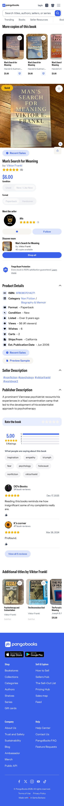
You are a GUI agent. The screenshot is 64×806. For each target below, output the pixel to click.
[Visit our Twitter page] (25, 781)
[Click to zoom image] (32, 116)
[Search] (58, 13)
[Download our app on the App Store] (14, 654)
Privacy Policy (39, 793)
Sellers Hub (42, 676)
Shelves (9, 695)
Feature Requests (46, 746)
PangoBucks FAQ (46, 740)
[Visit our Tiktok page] (45, 781)
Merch (9, 759)
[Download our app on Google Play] (34, 654)
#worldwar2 (10, 381)
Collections (11, 676)
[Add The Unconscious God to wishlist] (43, 583)
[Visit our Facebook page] (19, 781)
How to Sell (42, 670)
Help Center (43, 727)
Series (8, 701)
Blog (7, 746)
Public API (11, 765)
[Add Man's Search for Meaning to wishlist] (59, 88)
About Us (10, 727)
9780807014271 (25, 292)
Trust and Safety (14, 734)
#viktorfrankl (42, 377)
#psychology (26, 377)
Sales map (42, 695)
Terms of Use (24, 793)
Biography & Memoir (33, 302)
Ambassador (12, 753)
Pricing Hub (43, 689)
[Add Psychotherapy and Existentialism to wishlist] (19, 583)
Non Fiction (28, 298)
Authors (9, 689)
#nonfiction (10, 377)
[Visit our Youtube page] (38, 781)
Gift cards (10, 708)
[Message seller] (17, 232)
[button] (32, 286)
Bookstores (11, 670)
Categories (11, 683)
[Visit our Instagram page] (32, 781)
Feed (39, 701)
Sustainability (13, 740)
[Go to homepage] (10, 5)
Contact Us (42, 734)
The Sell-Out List (46, 683)
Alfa (21, 218)
